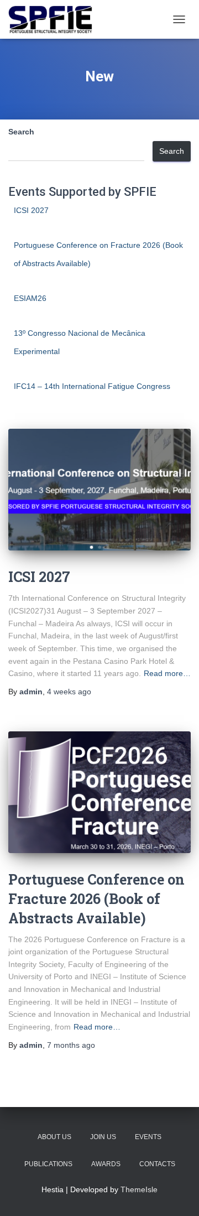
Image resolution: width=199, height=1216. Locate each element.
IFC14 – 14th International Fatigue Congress (92, 386)
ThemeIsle (139, 1189)
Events (148, 1137)
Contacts (157, 1164)
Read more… (167, 673)
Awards (106, 1164)
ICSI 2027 (31, 210)
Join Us (103, 1137)
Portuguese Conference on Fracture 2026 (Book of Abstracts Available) (96, 898)
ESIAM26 (30, 298)
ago (69, 691)
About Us (54, 1137)
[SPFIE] (54, 19)
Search (21, 131)
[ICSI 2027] (99, 489)
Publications (48, 1164)
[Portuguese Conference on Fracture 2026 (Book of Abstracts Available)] (99, 792)
